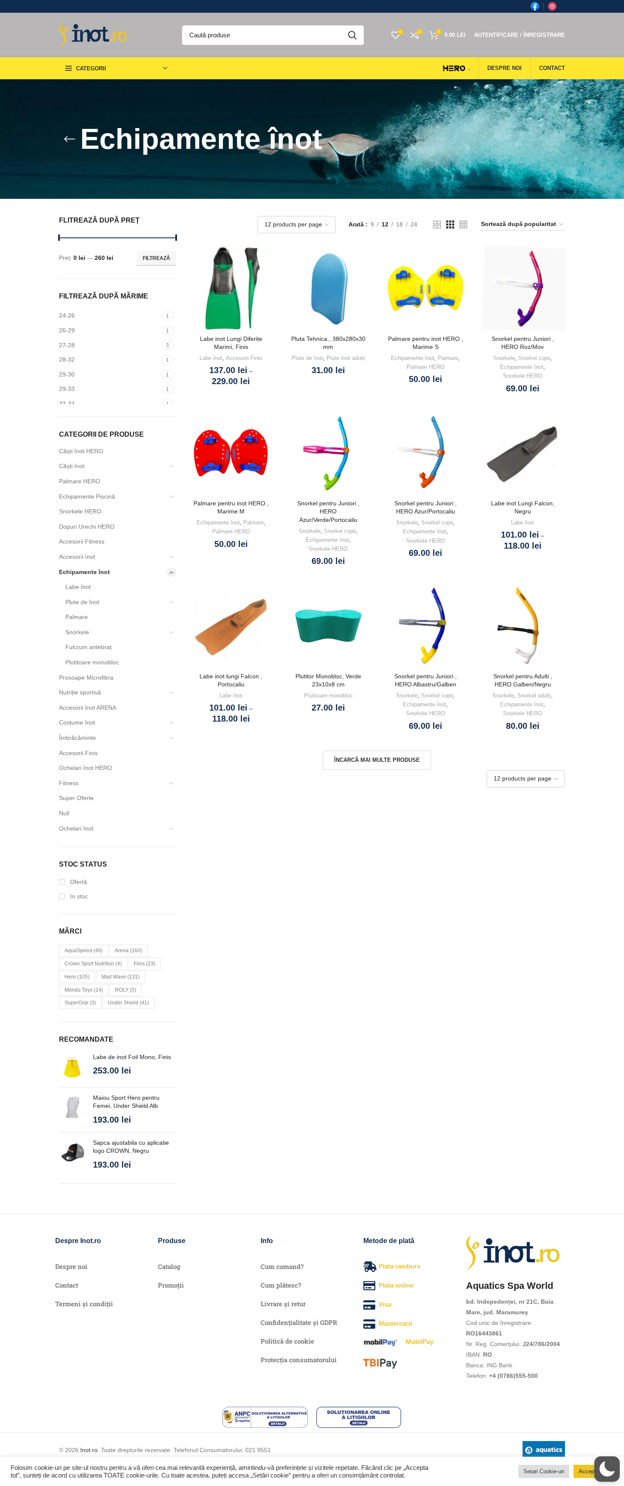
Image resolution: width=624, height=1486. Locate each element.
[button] (607, 1469)
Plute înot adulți (345, 358)
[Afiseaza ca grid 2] (437, 224)
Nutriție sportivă (80, 692)
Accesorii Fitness (81, 541)
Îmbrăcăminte (77, 737)
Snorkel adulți (534, 695)
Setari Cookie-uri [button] (543, 1471)
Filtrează (156, 258)
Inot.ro (89, 1450)
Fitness (69, 783)
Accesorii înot (77, 556)
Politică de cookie (287, 1341)
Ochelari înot (76, 828)
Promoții (171, 1285)
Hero (77, 977)
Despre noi (71, 1266)
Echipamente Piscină (87, 496)
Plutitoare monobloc (92, 662)
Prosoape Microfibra (86, 677)
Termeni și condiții (84, 1303)
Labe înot (78, 586)
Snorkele (77, 632)
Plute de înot (82, 602)
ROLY (125, 990)
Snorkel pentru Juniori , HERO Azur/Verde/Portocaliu (328, 511)
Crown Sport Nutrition (93, 964)
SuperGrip (80, 1003)
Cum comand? (282, 1266)
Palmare (76, 616)
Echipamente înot (84, 572)
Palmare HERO (79, 481)
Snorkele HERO (80, 511)
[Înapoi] (69, 139)
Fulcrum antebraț (88, 647)
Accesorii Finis (78, 753)
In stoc (78, 896)
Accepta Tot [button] (593, 1471)
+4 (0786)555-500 (513, 1375)
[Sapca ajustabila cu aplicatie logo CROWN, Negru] (73, 1155)
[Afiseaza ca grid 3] (450, 224)
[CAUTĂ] (352, 35)
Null (64, 813)
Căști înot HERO (81, 451)
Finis (144, 964)
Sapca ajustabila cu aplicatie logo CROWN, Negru (131, 1146)
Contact (66, 1285)
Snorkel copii (534, 358)
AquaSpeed (84, 950)
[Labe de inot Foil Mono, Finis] (73, 1067)
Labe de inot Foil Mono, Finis (132, 1057)
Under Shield (128, 1003)
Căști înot (71, 466)
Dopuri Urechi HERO (87, 526)
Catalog (169, 1266)
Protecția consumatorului (299, 1359)
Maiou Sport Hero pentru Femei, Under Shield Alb (126, 1102)
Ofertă (77, 881)
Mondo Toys (84, 990)
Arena (128, 950)
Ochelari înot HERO (85, 767)
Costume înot (77, 722)
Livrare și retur (283, 1303)
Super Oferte (76, 798)
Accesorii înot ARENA (87, 707)
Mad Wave (120, 977)
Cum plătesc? (281, 1285)
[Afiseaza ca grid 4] (463, 224)
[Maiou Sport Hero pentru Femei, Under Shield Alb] (73, 1110)
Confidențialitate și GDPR (299, 1322)
